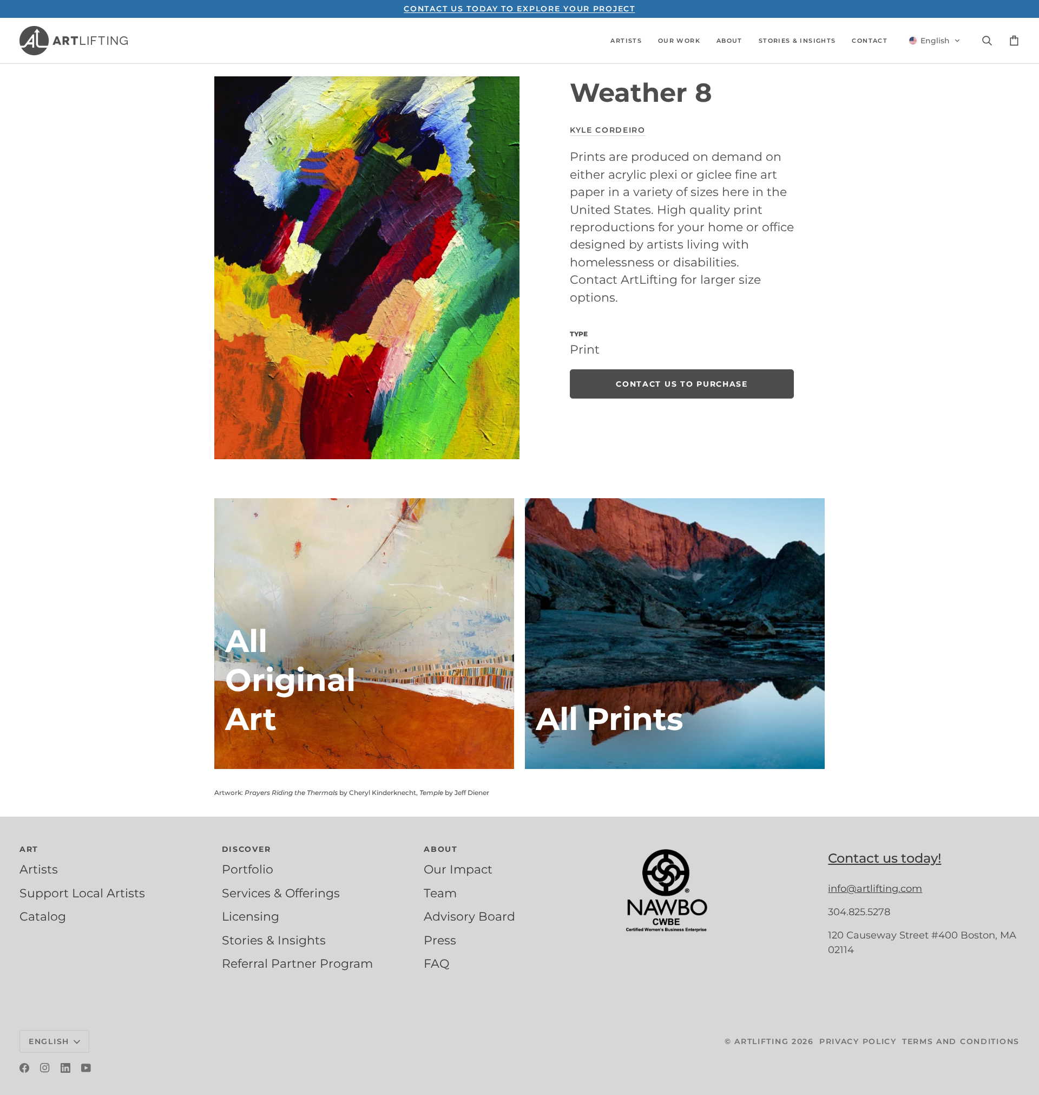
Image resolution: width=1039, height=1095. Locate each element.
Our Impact (458, 869)
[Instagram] (45, 1068)
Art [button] (28, 849)
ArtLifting (761, 1041)
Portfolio (247, 869)
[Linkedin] (65, 1068)
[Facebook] (24, 1068)
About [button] (441, 849)
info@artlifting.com (875, 889)
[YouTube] (86, 1068)
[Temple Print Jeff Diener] (675, 633)
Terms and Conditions (961, 1041)
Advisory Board (469, 916)
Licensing (250, 916)
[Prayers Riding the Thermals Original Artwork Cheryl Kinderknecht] (364, 633)
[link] (682, 384)
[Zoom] (367, 267)
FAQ (436, 963)
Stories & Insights (274, 940)
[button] (626, 40)
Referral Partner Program (297, 963)
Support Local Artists (82, 893)
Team (440, 893)
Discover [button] (246, 849)
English (49, 1041)
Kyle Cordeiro (608, 130)
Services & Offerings (281, 893)
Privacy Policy (858, 1041)
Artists (38, 869)
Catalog (42, 916)
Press (440, 940)
